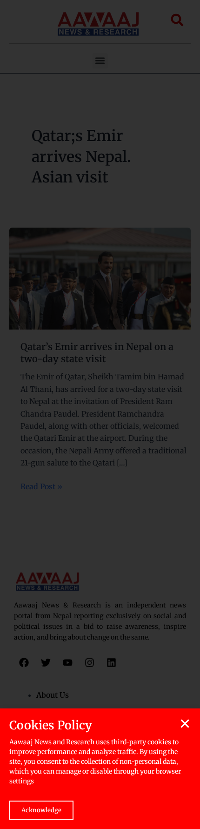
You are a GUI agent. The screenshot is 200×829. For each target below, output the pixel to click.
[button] (185, 723)
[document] (100, 414)
